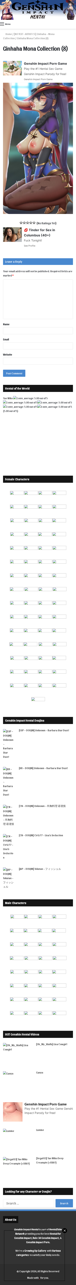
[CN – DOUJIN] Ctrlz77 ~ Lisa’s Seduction (41, 835)
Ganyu (39, 1072)
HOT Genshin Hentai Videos (22, 1034)
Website (7, 354)
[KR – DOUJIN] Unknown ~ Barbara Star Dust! (43, 768)
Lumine (40, 1129)
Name (6, 324)
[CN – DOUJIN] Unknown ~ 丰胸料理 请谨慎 (42, 805)
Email (6, 339)
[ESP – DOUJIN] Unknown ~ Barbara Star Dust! (44, 730)
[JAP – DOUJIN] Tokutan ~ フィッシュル (40, 868)
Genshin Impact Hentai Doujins (24, 720)
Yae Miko (8, 398)
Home (8, 33)
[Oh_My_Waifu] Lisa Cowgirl (51, 1044)
